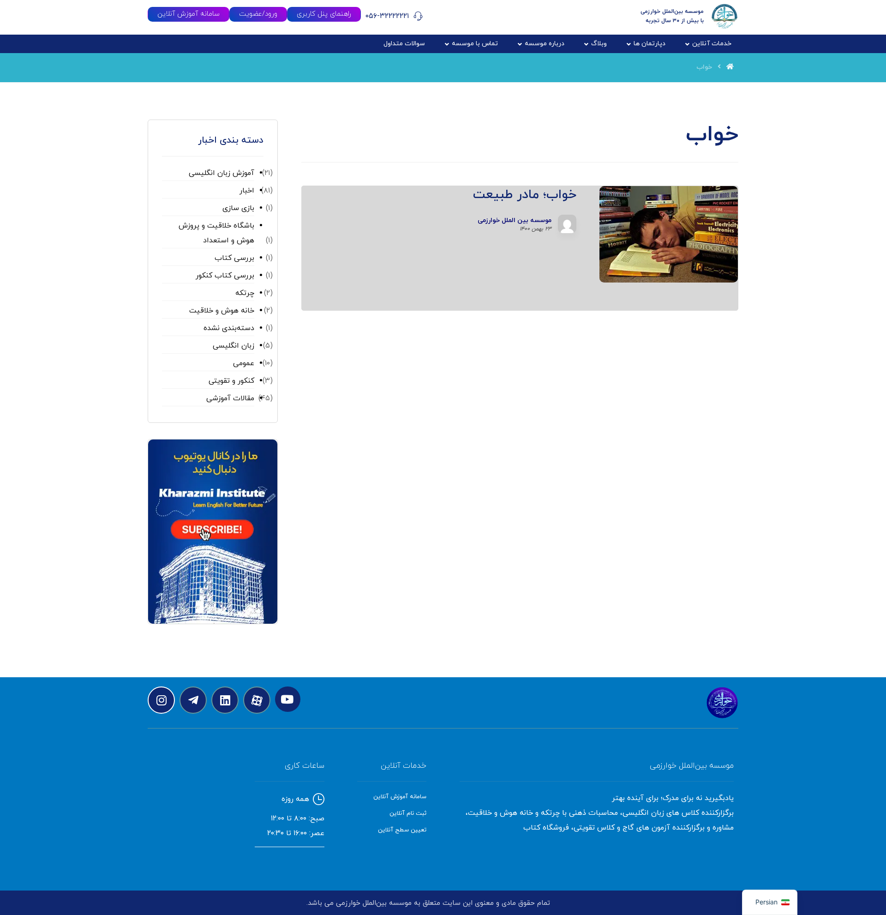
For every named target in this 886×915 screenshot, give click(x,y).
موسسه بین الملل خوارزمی (514, 220)
